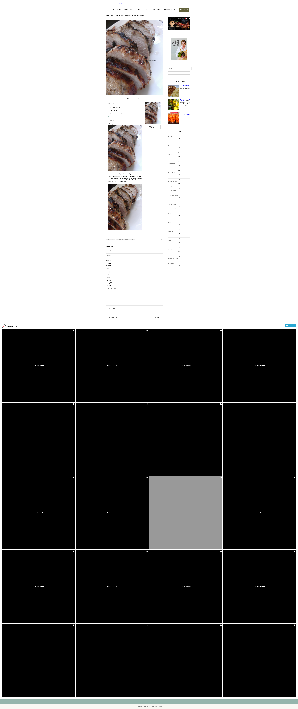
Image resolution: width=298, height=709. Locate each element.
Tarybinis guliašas (185, 85)
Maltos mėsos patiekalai (174, 199)
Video (132, 9)
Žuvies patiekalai (172, 263)
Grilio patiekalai (111, 239)
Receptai (118, 9)
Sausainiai (170, 231)
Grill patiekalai (171, 163)
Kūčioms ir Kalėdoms (173, 181)
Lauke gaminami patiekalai (174, 186)
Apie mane (125, 9)
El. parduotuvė (184, 9)
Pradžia (112, 9)
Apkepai (170, 136)
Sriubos (170, 236)
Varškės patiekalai (172, 254)
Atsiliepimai (146, 9)
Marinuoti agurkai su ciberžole (185, 99)
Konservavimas (172, 177)
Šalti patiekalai (171, 227)
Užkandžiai (170, 245)
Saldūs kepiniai (172, 218)
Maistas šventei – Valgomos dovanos (161, 9)
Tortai (169, 240)
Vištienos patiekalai (173, 258)
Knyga (176, 9)
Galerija (138, 9)
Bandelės (170, 140)
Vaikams (170, 249)
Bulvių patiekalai (172, 149)
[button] (38, 365)
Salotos (170, 222)
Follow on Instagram (290, 325)
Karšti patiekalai (172, 168)
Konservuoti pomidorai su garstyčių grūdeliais (184, 113)
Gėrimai (170, 159)
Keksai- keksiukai (172, 172)
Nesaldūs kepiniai (172, 204)
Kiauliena (132, 239)
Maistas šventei (172, 190)
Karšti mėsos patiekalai (122, 239)
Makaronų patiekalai (173, 195)
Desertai (170, 154)
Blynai (169, 145)
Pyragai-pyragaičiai (172, 208)
